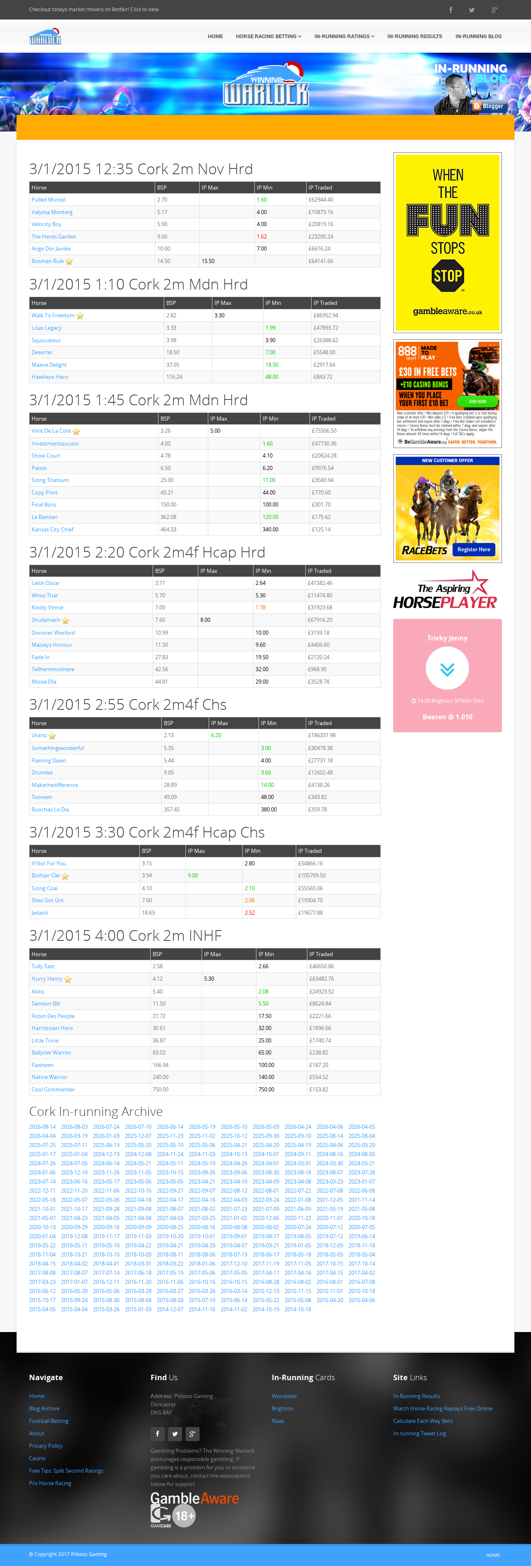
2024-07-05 (74, 1163)
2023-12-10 (74, 1172)
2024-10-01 (266, 1154)
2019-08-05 (298, 1236)
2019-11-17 (106, 1236)
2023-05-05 (170, 1181)
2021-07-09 (266, 1209)
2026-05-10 (234, 1126)
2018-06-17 (266, 1254)
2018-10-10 (106, 1254)
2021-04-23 (74, 1218)
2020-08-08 (234, 1227)
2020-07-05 (361, 1227)
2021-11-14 (361, 1199)
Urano (39, 735)
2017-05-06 (202, 1272)
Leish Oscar (46, 583)
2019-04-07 (234, 1245)
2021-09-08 (138, 1209)
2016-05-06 (106, 1291)
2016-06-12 (42, 1291)
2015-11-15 (298, 1291)
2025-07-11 (74, 1145)
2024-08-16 (330, 1154)
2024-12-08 (138, 1154)
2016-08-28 (266, 1282)
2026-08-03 (74, 1126)
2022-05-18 (42, 1199)
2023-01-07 (361, 1181)
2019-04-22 (138, 1245)
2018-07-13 (234, 1254)
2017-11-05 (298, 1263)
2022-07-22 (298, 1190)
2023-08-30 (266, 1172)
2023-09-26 (202, 1172)
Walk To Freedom (53, 315)
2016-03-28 (138, 1291)
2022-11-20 (74, 1190)
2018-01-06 (202, 1263)
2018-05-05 (330, 1254)
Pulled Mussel (49, 199)
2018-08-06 (202, 1254)
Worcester (284, 1396)
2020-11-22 (298, 1218)
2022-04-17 (170, 1199)
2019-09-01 (234, 1236)
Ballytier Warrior (51, 1052)
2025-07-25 (42, 1145)
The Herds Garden (54, 236)
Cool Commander (53, 1089)
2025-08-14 (330, 1136)
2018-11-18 (361, 1245)
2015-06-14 (234, 1300)
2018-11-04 (42, 1254)
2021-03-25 (202, 1218)
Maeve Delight (49, 364)
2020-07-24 (298, 1227)
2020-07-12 (330, 1227)
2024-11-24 (170, 1154)
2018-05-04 (361, 1254)
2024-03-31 (298, 1163)
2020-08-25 (170, 1227)
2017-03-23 (42, 1282)
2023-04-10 (234, 1181)
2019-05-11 (74, 1245)
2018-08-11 (170, 1254)
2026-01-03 (106, 1136)
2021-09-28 (106, 1209)
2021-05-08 (361, 1209)
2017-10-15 (330, 1263)
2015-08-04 (138, 1300)
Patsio (39, 468)
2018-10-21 (74, 1254)
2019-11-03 (138, 1236)
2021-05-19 (330, 1209)
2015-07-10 (202, 1300)
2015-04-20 (330, 1300)
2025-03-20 (361, 1145)
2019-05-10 (106, 1245)
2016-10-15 (234, 1282)
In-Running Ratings (342, 36)
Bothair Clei (46, 875)
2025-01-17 (42, 1154)
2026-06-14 (170, 1126)
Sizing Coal (45, 888)
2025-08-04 (361, 1136)
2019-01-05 (298, 1245)
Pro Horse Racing (50, 1483)
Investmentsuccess (55, 443)
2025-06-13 (106, 1145)
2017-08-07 (74, 1272)
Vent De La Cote (51, 430)
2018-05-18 (298, 1254)
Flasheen (43, 1065)
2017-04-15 (330, 1272)
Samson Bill (46, 1003)
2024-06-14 (106, 1163)
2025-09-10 (298, 1136)
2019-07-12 (330, 1236)
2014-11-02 (234, 1309)
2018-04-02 (74, 1263)
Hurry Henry (47, 978)
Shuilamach (46, 619)
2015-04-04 (74, 1309)
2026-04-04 (42, 1136)
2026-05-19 (202, 1126)
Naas (278, 1421)
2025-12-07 (138, 1136)
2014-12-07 (170, 1309)
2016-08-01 (330, 1282)
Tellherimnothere (53, 669)
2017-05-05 (234, 1272)
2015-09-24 (74, 1300)
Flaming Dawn (49, 760)
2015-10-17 (42, 1300)
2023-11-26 (106, 1172)
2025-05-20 (138, 1145)
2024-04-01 (266, 1163)
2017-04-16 (298, 1272)
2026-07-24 (106, 1126)
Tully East (43, 966)
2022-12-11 (42, 1190)
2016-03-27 (170, 1291)
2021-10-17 (74, 1209)
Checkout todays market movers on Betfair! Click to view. (94, 9)
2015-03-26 (106, 1309)
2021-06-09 (298, 1209)
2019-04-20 (202, 1245)
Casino (37, 1458)
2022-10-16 (138, 1190)
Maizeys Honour (52, 644)
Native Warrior (50, 1077)
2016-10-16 (202, 1282)
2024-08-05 (361, 1154)
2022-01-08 (298, 1199)
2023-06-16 (74, 1181)
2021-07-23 (234, 1209)
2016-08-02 (298, 1282)
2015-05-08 (298, 1300)
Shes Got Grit (48, 900)
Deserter (42, 352)
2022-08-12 (234, 1190)
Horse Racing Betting (267, 36)
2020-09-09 (138, 1227)
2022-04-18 (138, 1199)
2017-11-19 (266, 1263)
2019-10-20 (170, 1236)
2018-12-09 (330, 1245)
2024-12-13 (106, 1154)
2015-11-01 (330, 1291)
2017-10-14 (361, 1263)
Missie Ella (44, 681)
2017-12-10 (234, 1263)
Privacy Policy (46, 1445)
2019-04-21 (170, 1245)
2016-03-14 (234, 1291)
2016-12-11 (106, 1282)
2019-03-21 (266, 1245)
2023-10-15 (170, 1172)
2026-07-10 (138, 1126)
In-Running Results (414, 36)
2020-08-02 (266, 1227)
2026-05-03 (266, 1126)
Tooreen (42, 797)
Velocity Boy (47, 224)
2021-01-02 (234, 1218)
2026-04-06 (330, 1126)
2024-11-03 (202, 1154)
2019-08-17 (266, 1236)
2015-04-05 (42, 1309)
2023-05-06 (138, 1181)
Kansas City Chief (52, 529)
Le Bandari (45, 517)
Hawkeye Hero (50, 376)
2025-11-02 (202, 1136)
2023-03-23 (330, 1181)
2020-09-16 (106, 1227)
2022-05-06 (106, 1199)
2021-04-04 (138, 1218)
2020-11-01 (330, 1218)
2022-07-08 (330, 1190)
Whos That (45, 595)
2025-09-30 (266, 1136)
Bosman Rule (48, 261)
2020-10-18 (361, 1218)
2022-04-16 (202, 1199)
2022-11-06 (106, 1190)
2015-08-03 (170, 1300)
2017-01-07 (74, 1282)
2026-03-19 (74, 1136)
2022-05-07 (74, 1199)
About (36, 1433)
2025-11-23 (170, 1136)
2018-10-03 (138, 1254)
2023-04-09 (266, 1181)
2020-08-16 (202, 1227)
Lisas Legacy (47, 327)
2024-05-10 (202, 1163)
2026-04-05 (361, 1126)
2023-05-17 (106, 1181)
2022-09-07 (202, 1190)
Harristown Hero (52, 1028)
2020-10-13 (42, 1227)
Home (215, 36)
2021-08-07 (170, 1209)
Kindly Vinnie (47, 607)
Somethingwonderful (58, 748)
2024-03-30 (330, 1163)
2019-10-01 (202, 1236)
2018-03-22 (170, 1263)
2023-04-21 (202, 1181)
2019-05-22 (42, 1245)
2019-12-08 (74, 1236)
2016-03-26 (202, 1291)
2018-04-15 (42, 1263)
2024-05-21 (138, 1163)
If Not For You (49, 863)
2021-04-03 (170, 1218)
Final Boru (44, 504)
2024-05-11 (170, 1163)
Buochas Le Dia (50, 809)
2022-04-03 (234, 1199)
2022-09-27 (170, 1190)
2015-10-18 (361, 1291)
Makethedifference (55, 785)
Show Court (46, 455)
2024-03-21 (361, 1163)
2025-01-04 (74, 1154)
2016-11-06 (170, 1282)
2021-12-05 (330, 1199)
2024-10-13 (234, 1154)
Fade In (41, 657)
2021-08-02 (202, 1209)
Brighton (282, 1408)
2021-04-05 (106, 1218)
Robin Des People (53, 1016)
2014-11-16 (202, 1309)
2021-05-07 (42, 1218)
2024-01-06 (42, 1172)
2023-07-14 (42, 1181)
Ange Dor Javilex (51, 248)
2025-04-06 (330, 1145)
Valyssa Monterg (52, 212)
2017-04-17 (266, 1272)
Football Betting (48, 1421)
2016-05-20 (74, 1291)
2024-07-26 (42, 1163)
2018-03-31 (138, 1263)
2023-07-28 (361, 1172)
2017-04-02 (361, 1272)
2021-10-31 (42, 1209)
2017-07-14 (106, 1272)
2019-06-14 (361, 1236)
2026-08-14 (42, 1126)
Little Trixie (45, 1040)
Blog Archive (44, 1408)
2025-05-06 (202, 1145)
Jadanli (40, 912)
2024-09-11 (298, 1154)
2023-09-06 (234, 1172)
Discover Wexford (53, 632)
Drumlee (42, 772)
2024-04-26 (234, 1163)
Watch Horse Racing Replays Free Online (442, 1408)
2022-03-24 (266, 1199)
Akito (38, 991)
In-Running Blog (478, 36)
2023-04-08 (298, 1181)
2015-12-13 (266, 1291)
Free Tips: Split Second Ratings (66, 1470)
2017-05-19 (170, 1272)
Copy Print (45, 492)
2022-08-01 (266, 1190)
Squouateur (46, 340)
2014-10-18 (298, 1309)
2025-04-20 (266, 1145)
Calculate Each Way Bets (423, 1421)
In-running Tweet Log (419, 1433)
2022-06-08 (361, 1190)
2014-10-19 (266, 1309)
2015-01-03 (138, 1309)
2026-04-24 (298, 1126)
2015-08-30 (106, 1300)
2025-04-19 (298, 1145)
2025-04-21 (234, 1145)
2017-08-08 (42, 1272)
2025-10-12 (234, 1136)
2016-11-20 (138, 1282)
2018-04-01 (106, 1263)
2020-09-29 (74, 1227)
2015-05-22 (266, 1300)
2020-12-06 (266, 1218)
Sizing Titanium (50, 480)
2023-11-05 (138, 1172)
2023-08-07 (330, 1172)
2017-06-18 (138, 1272)
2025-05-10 (170, 1145)
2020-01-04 (42, 1236)
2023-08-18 (298, 1172)
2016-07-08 (361, 1282)
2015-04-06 (361, 1300)
